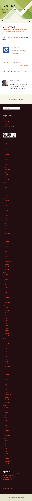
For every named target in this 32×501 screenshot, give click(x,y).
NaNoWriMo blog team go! (11, 63)
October (7, 264)
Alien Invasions (23, 29)
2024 (4, 152)
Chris (3, 88)
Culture (3, 31)
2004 (4, 405)
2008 (4, 272)
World (24, 31)
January (7, 154)
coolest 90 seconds (13, 37)
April (6, 162)
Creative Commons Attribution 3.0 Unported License (9, 477)
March (6, 159)
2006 (4, 339)
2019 (4, 172)
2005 (4, 372)
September (8, 190)
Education (8, 31)
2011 (4, 213)
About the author (7, 118)
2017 (4, 177)
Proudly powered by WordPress (16, 497)
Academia (16, 29)
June (6, 195)
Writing (5, 124)
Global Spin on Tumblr (8, 126)
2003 (4, 438)
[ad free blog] (9, 135)
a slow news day (24, 65)
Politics (17, 31)
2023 (4, 167)
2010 (4, 223)
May (6, 187)
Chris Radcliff (14, 474)
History (13, 31)
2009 (4, 239)
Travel (20, 31)
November (7, 233)
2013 (4, 193)
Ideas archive (6, 121)
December (7, 169)
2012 (4, 198)
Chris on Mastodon (7, 488)
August (6, 210)
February (7, 156)
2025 (4, 147)
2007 (4, 305)
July (6, 149)
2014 (4, 182)
